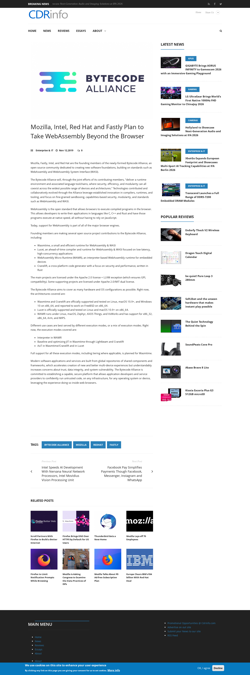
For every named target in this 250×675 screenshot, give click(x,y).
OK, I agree (203, 668)
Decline (218, 668)
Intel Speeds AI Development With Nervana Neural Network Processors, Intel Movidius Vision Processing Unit (63, 473)
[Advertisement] (92, 412)
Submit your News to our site (184, 631)
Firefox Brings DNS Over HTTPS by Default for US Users (76, 539)
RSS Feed (173, 635)
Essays (81, 31)
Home (198, 12)
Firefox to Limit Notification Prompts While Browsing (42, 577)
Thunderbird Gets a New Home (105, 538)
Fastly (114, 444)
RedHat (98, 444)
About (97, 31)
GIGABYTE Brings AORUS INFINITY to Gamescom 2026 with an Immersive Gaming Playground (191, 69)
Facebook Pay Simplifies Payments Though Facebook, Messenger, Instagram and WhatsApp (121, 473)
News (47, 31)
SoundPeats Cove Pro (198, 344)
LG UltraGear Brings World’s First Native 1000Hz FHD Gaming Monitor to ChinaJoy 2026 (191, 100)
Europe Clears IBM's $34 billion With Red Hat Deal (139, 577)
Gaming (192, 89)
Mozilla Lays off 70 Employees (136, 538)
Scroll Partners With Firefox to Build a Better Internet (44, 539)
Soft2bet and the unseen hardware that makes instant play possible (201, 302)
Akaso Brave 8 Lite (197, 367)
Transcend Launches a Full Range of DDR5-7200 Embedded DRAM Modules (190, 196)
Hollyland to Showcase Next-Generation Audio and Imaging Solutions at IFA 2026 (63, 3)
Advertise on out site (179, 627)
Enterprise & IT (44, 150)
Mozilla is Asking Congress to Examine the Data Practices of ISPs (74, 579)
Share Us (209, 12)
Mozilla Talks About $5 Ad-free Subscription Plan (106, 577)
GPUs (191, 58)
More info (113, 670)
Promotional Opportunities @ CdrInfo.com (191, 623)
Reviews (63, 31)
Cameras (193, 120)
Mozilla (81, 444)
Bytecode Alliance (56, 444)
